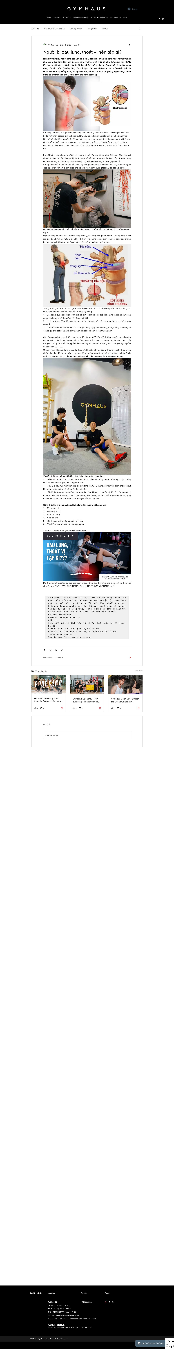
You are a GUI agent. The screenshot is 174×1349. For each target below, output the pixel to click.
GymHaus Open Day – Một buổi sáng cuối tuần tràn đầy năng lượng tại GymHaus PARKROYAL (86, 700)
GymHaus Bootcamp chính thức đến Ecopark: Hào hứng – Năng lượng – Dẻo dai (48, 700)
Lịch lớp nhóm (75, 29)
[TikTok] (106, 1301)
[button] (139, 29)
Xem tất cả (139, 671)
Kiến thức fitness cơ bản (54, 29)
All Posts (35, 29)
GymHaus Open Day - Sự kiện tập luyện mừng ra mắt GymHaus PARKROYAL (125, 700)
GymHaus (36, 1292)
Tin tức (105, 29)
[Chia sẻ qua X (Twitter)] (50, 650)
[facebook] (159, 19)
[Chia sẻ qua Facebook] (44, 650)
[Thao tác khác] (129, 45)
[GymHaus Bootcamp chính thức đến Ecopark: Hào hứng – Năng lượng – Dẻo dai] (48, 684)
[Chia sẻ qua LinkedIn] (56, 650)
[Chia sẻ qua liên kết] (62, 650)
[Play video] (87, 556)
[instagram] (163, 19)
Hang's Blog (92, 29)
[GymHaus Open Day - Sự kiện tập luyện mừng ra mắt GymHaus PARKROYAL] (125, 684)
